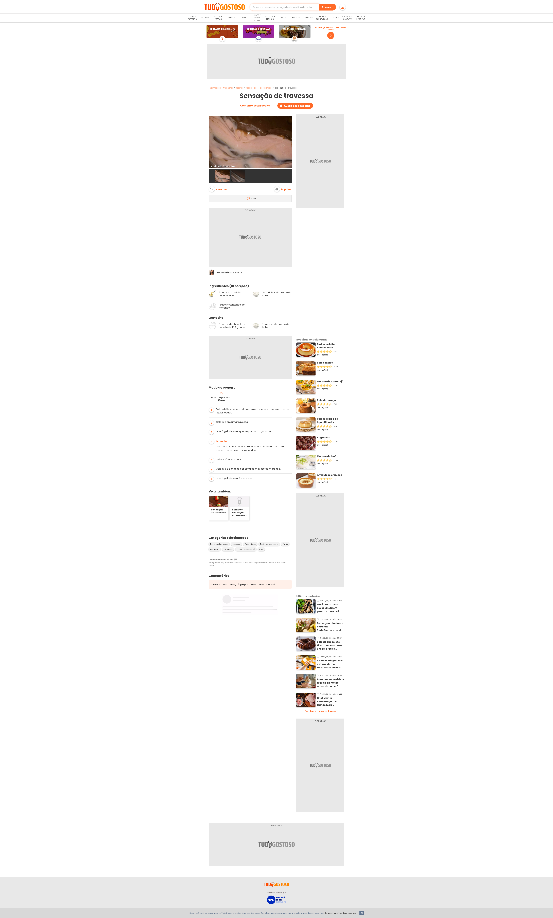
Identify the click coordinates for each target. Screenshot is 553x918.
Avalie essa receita (297, 106)
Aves (244, 18)
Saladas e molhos (270, 17)
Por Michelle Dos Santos (229, 272)
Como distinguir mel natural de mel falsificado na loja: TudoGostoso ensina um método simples (330, 664)
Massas (296, 18)
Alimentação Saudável (348, 17)
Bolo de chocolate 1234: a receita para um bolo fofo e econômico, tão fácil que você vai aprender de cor (330, 645)
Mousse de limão (327, 456)
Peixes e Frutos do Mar (257, 18)
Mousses (236, 544)
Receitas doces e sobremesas (259, 88)
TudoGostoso (215, 88)
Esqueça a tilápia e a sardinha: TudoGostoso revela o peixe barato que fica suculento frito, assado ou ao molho (330, 627)
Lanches (335, 18)
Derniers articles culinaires (320, 711)
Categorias (228, 88)
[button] (282, 189)
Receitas (239, 88)
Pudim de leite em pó (246, 549)
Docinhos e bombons (269, 544)
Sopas (283, 18)
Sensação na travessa (218, 511)
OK (361, 913)
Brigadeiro (214, 549)
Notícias (205, 18)
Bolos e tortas (218, 17)
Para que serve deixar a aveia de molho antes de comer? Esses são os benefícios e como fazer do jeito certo (330, 683)
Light (261, 549)
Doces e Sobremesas (322, 17)
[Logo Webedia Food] (276, 899)
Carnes (231, 18)
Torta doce (228, 549)
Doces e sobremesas (219, 544)
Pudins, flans (250, 544)
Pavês (285, 544)
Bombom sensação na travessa (239, 512)
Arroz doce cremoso (329, 475)
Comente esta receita (255, 105)
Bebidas (309, 18)
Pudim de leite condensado (326, 346)
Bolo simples (325, 362)
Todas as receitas (360, 17)
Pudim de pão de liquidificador (327, 420)
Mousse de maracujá (330, 381)
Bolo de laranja (326, 400)
